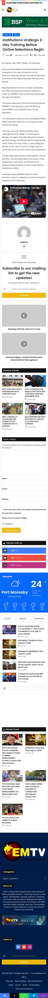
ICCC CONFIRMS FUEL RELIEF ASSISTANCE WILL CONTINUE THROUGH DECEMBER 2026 (35, 392)
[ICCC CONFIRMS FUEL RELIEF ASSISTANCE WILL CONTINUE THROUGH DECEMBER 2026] (35, 381)
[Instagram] (29, 947)
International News (35, 981)
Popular (7, 618)
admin (8, 55)
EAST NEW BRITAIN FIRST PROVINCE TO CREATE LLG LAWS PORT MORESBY (35, 420)
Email (5, 489)
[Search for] (45, 10)
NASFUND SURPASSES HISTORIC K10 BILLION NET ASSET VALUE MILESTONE (31, 664)
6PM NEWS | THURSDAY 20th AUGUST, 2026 (30, 641)
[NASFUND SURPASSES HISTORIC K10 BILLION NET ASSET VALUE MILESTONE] (9, 665)
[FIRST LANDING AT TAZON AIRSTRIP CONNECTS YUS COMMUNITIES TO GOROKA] (12, 408)
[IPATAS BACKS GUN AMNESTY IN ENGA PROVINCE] (12, 809)
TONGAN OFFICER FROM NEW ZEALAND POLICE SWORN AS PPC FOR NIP (30, 676)
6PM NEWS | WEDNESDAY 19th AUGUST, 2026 (30, 652)
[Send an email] (11, 55)
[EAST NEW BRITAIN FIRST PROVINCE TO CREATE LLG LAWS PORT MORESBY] (35, 408)
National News (20, 981)
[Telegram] (33, 995)
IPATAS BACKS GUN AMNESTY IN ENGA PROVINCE (10, 820)
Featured (7, 35)
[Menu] (3, 10)
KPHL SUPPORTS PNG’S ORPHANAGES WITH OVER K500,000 (12, 391)
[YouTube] (24, 947)
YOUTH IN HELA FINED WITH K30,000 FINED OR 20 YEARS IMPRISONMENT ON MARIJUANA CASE (11, 789)
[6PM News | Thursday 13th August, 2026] (35, 739)
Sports (25, 985)
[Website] (24, 246)
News (16, 35)
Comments (39, 618)
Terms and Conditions (24, 989)
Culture (18, 985)
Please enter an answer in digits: (14, 518)
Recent (23, 618)
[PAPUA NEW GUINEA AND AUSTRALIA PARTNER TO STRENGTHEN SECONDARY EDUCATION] (35, 776)
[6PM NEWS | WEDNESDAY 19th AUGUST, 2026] (9, 654)
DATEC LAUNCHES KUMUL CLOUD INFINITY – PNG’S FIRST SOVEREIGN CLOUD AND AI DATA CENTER (31, 630)
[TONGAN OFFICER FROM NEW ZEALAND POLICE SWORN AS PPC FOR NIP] (9, 677)
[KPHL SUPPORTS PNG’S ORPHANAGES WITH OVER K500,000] (12, 381)
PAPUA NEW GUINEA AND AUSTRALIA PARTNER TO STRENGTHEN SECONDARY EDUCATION (33, 790)
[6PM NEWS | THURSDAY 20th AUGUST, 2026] (9, 643)
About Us (9, 981)
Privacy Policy (34, 985)
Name (5, 478)
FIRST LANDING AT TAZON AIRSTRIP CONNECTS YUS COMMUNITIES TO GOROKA (10, 421)
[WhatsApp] (24, 995)
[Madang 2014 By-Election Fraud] (24, 316)
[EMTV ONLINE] (16, 9)
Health (10, 985)
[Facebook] (18, 947)
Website (5, 499)
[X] (14, 995)
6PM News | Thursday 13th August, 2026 (34, 749)
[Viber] (43, 995)
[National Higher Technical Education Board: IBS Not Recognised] (24, 344)
